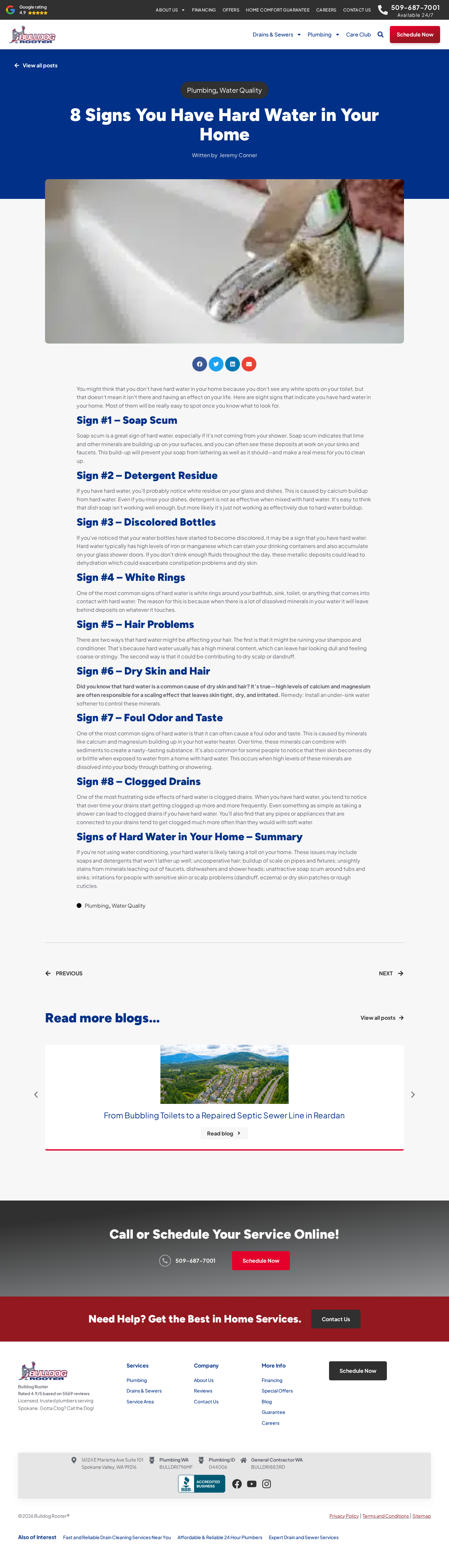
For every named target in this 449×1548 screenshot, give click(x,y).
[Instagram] (267, 1484)
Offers (231, 9)
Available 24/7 (415, 15)
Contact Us (357, 9)
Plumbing (320, 34)
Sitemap (422, 1516)
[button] (380, 34)
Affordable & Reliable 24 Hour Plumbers (219, 1537)
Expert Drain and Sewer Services (304, 1537)
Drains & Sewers (273, 34)
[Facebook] (237, 1484)
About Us (167, 9)
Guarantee (273, 1412)
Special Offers (277, 1390)
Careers (326, 9)
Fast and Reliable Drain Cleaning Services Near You (117, 1537)
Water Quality (241, 90)
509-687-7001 (415, 7)
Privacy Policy (344, 1516)
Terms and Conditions (386, 1516)
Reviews (203, 1390)
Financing (204, 9)
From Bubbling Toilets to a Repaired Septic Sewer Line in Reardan (224, 1115)
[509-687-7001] (383, 10)
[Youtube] (252, 1484)
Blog (267, 1401)
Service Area (140, 1401)
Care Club (358, 34)
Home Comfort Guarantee (278, 9)
